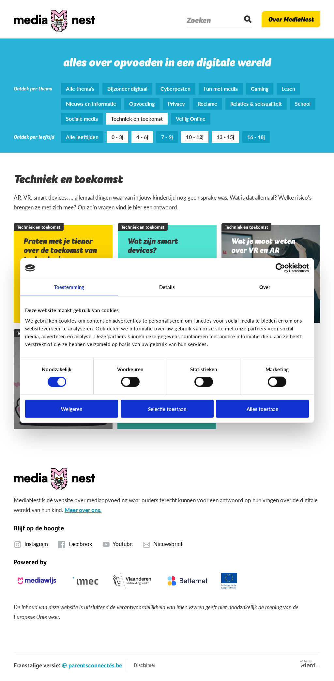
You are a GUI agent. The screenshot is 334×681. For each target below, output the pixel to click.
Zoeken (199, 20)
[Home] (54, 19)
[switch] (130, 382)
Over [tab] (264, 286)
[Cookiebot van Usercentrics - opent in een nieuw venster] (280, 268)
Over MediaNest (291, 19)
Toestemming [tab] (69, 286)
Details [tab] (167, 286)
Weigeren (71, 408)
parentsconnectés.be (95, 665)
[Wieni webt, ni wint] (310, 663)
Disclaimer (144, 665)
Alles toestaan (262, 408)
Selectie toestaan (167, 408)
